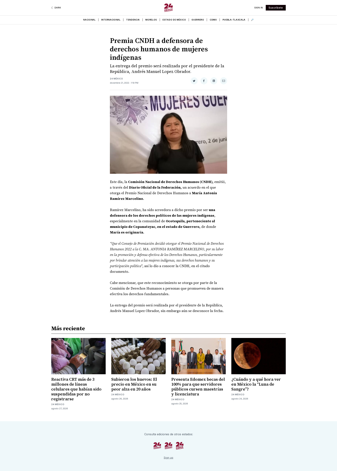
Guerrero (197, 19)
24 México (116, 78)
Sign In (258, 7)
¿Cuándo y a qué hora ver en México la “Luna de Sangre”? (256, 384)
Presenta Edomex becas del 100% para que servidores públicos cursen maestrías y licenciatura (198, 387)
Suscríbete (276, 7)
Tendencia (133, 19)
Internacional (111, 19)
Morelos (151, 19)
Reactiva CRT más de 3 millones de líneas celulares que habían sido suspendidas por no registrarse (76, 389)
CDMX (213, 19)
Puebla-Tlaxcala (234, 19)
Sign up (168, 457)
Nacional (89, 19)
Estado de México (174, 19)
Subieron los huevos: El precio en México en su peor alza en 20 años (134, 384)
